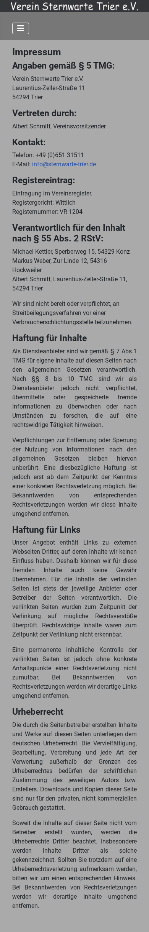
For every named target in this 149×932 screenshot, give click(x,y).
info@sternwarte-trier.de (64, 164)
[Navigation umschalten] (20, 28)
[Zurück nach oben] (135, 918)
